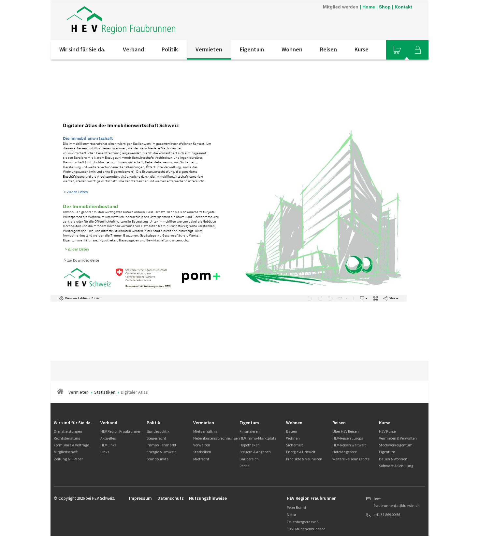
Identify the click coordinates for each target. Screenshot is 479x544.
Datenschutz (170, 498)
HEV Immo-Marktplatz (258, 438)
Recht (244, 465)
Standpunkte (157, 458)
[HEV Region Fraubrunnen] (121, 20)
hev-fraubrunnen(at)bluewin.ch (397, 502)
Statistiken (104, 392)
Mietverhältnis (205, 431)
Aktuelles (108, 438)
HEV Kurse (387, 431)
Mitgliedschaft (66, 451)
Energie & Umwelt (161, 451)
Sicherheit (294, 444)
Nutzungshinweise (208, 498)
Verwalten (201, 444)
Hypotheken (250, 444)
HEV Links (108, 444)
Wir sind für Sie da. (82, 49)
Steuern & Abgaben (255, 451)
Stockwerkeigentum (396, 444)
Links (104, 451)
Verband (133, 49)
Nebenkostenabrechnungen (216, 438)
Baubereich (249, 458)
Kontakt (403, 6)
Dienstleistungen (68, 431)
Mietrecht (201, 458)
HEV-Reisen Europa (347, 438)
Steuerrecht (156, 438)
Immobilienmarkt (161, 444)
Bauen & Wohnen (393, 458)
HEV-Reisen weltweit (349, 444)
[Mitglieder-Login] (417, 50)
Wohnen (292, 49)
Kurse (362, 49)
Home (368, 6)
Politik (170, 49)
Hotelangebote (344, 451)
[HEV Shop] (396, 50)
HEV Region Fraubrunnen (120, 431)
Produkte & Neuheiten (304, 458)
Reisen (328, 49)
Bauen (291, 431)
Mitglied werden (340, 6)
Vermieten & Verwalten (398, 438)
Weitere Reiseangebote (351, 458)
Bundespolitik (158, 431)
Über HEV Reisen (345, 431)
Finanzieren (250, 431)
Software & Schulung (396, 465)
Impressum (140, 498)
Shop (385, 6)
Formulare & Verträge (71, 444)
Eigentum (252, 49)
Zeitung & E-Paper (68, 458)
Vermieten (209, 49)
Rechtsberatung (67, 438)
